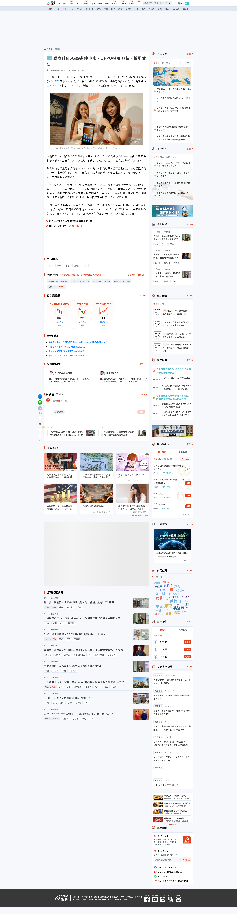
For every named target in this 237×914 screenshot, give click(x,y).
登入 (182, 3)
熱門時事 (89, 8)
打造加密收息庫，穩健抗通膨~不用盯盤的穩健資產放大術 (177, 324)
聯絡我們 (115, 897)
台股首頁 (131, 274)
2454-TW (53, 81)
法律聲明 (138, 897)
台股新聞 (57, 49)
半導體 (163, 656)
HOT (164, 311)
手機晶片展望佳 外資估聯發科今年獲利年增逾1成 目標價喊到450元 (78, 342)
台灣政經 (166, 250)
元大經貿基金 (159, 493)
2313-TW (94, 85)
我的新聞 (176, 8)
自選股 (186, 8)
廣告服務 (94, 897)
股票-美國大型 (167, 473)
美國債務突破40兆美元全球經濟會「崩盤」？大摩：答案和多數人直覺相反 (60, 507)
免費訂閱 (186, 860)
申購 (188, 483)
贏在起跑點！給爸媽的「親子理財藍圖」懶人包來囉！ (82, 274)
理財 (143, 8)
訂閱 (139, 3)
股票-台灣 (166, 487)
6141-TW (73, 85)
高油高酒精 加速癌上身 (93, 505)
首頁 (58, 3)
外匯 (100, 3)
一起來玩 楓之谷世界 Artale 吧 (131, 476)
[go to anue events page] (174, 3)
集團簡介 (85, 897)
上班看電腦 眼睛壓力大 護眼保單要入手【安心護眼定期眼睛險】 (132, 507)
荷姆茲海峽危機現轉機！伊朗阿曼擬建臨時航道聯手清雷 (96, 476)
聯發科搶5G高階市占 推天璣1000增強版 (66, 351)
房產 (136, 8)
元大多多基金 (159, 504)
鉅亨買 (123, 3)
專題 (160, 8)
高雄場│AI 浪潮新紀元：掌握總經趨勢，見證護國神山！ (177, 336)
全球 (107, 3)
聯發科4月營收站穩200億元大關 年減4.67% (68, 355)
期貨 (120, 8)
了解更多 (141, 295)
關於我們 (76, 897)
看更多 (142, 364)
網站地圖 (129, 897)
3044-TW (115, 85)
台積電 (163, 649)
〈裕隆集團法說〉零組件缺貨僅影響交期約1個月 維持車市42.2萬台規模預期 (67, 433)
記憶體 (163, 642)
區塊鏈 (128, 8)
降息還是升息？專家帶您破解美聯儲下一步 (70, 221)
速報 (99, 8)
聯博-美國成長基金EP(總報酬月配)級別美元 (168, 467)
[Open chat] (40, 436)
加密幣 (114, 3)
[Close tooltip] (61, 436)
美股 (78, 3)
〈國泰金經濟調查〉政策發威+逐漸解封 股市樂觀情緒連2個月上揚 (117, 433)
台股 (72, 3)
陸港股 (86, 3)
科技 (72, 8)
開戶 (188, 469)
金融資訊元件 (104, 897)
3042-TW (53, 85)
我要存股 (141, 274)
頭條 (50, 8)
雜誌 (167, 8)
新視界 (151, 8)
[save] (40, 430)
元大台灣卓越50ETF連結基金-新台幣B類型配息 (168, 481)
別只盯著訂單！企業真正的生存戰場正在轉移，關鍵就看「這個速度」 (60, 476)
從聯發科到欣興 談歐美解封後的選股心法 (67, 346)
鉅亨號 (131, 3)
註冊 (186, 3)
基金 (93, 3)
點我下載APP (76, 225)
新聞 (65, 3)
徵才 (122, 897)
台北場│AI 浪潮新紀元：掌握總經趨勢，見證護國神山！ (177, 312)
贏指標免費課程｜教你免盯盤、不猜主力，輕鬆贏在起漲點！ (177, 347)
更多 (188, 63)
